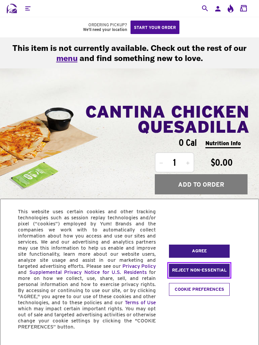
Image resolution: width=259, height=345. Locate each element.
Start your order (155, 27)
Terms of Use (140, 303)
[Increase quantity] (188, 163)
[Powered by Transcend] (11, 342)
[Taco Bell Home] (12, 8)
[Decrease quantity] (161, 163)
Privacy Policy (139, 266)
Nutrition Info (223, 143)
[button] (28, 8)
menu (67, 58)
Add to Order (201, 184)
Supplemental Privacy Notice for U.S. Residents (88, 272)
